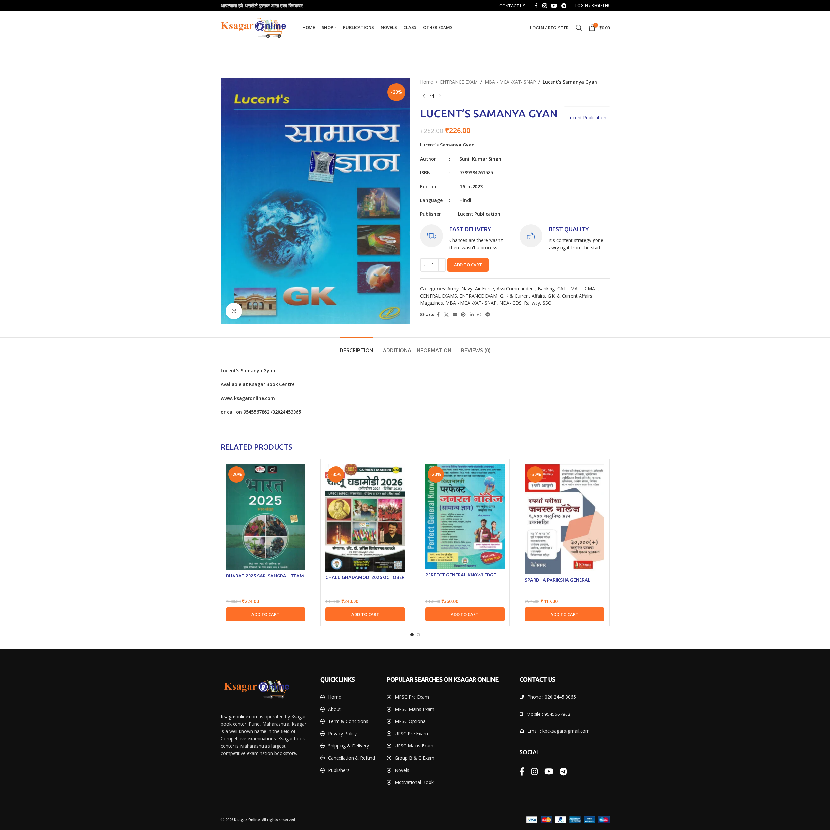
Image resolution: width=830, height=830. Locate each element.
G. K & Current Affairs (522, 296)
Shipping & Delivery (348, 746)
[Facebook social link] (536, 5)
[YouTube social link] (554, 5)
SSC (547, 303)
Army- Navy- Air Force (470, 288)
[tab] (356, 347)
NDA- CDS (510, 303)
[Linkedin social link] (471, 314)
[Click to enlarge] (234, 311)
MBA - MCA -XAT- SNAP (510, 82)
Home (426, 82)
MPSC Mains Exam (414, 709)
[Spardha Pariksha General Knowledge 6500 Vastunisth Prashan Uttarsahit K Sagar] (564, 519)
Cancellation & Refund (351, 758)
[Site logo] (253, 27)
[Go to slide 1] (412, 634)
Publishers (339, 770)
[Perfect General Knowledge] (465, 516)
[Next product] (440, 96)
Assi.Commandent (516, 288)
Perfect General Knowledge (460, 574)
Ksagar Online (247, 819)
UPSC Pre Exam (411, 733)
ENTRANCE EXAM (459, 82)
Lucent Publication (586, 118)
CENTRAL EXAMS (438, 296)
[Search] (578, 27)
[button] (266, 614)
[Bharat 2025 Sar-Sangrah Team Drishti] (266, 517)
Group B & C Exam (414, 758)
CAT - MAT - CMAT (577, 288)
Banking (546, 288)
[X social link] (446, 314)
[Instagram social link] (544, 5)
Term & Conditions (348, 721)
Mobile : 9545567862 (548, 714)
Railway (532, 303)
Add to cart (468, 265)
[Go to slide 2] (418, 634)
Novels (402, 770)
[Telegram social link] (564, 5)
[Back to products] (432, 96)
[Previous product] (424, 96)
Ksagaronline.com (240, 717)
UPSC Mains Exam (414, 746)
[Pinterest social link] (463, 314)
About (334, 709)
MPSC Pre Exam (412, 697)
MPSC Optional (411, 721)
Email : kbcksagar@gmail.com (558, 731)
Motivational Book (414, 782)
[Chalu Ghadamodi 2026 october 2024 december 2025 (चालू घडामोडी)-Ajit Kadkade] (365, 518)
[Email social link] (455, 314)
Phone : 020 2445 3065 (551, 697)
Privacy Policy (342, 733)
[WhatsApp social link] (479, 314)
